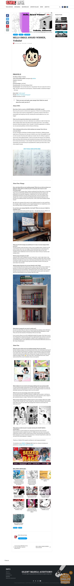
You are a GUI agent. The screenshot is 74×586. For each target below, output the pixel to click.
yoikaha (34, 78)
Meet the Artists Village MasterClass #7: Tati (32, 496)
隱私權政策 (8, 576)
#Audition (15, 527)
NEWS (41, 6)
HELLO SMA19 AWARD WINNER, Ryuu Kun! (18, 524)
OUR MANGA (17, 6)
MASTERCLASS (25, 6)
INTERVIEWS (27, 34)
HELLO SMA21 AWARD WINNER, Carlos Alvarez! (42, 547)
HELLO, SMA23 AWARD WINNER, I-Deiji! (18, 509)
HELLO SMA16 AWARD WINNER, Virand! (45, 496)
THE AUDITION (9, 6)
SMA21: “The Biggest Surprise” (23, 94)
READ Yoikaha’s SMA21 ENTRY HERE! (32, 148)
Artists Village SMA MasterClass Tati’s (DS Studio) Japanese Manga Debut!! (32, 510)
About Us (7, 571)
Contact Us (8, 573)
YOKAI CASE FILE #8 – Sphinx (45, 480)
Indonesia (21, 34)
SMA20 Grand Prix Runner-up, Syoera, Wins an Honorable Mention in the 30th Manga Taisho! (32, 482)
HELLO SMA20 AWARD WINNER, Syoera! (45, 509)
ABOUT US (47, 6)
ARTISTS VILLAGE (34, 6)
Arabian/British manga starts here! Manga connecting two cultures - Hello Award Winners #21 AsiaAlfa (19, 482)
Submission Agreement (11, 578)
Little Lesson (22, 93)
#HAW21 (20, 527)
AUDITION (15, 34)
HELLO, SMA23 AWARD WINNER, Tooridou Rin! (18, 496)
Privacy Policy (9, 575)
